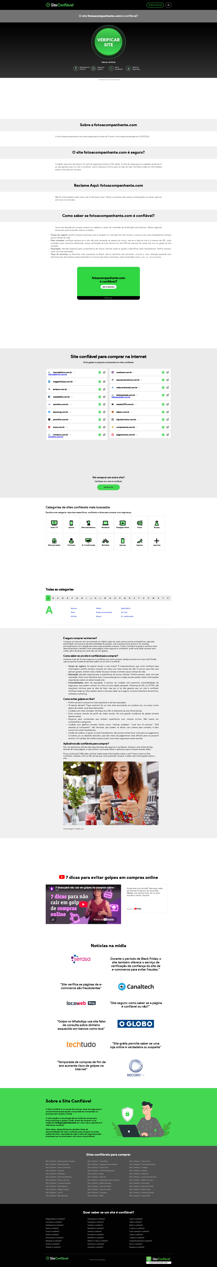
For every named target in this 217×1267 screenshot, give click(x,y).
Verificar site (109, 284)
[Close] (135, 255)
